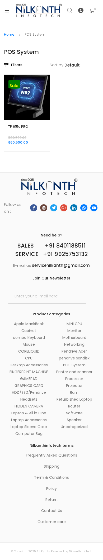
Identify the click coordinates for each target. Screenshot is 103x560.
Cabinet (28, 330)
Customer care (52, 521)
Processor (74, 378)
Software (74, 413)
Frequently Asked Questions (51, 455)
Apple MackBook (29, 323)
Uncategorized (74, 426)
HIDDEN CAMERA (29, 406)
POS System (74, 365)
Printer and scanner (74, 371)
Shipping (51, 466)
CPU (28, 358)
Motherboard (74, 337)
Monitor (74, 330)
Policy (51, 488)
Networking (74, 344)
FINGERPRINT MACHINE (29, 371)
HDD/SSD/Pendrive (29, 392)
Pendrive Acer (74, 351)
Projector (74, 385)
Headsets (29, 399)
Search (70, 10)
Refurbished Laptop (74, 399)
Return (51, 499)
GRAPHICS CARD (29, 385)
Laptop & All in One (28, 413)
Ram (74, 392)
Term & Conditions (51, 477)
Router (74, 406)
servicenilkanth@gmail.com (61, 265)
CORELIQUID (29, 351)
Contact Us (51, 510)
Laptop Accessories (29, 420)
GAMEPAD (29, 378)
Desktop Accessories (29, 365)
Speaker (74, 420)
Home (9, 34)
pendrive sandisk (74, 358)
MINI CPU (74, 323)
